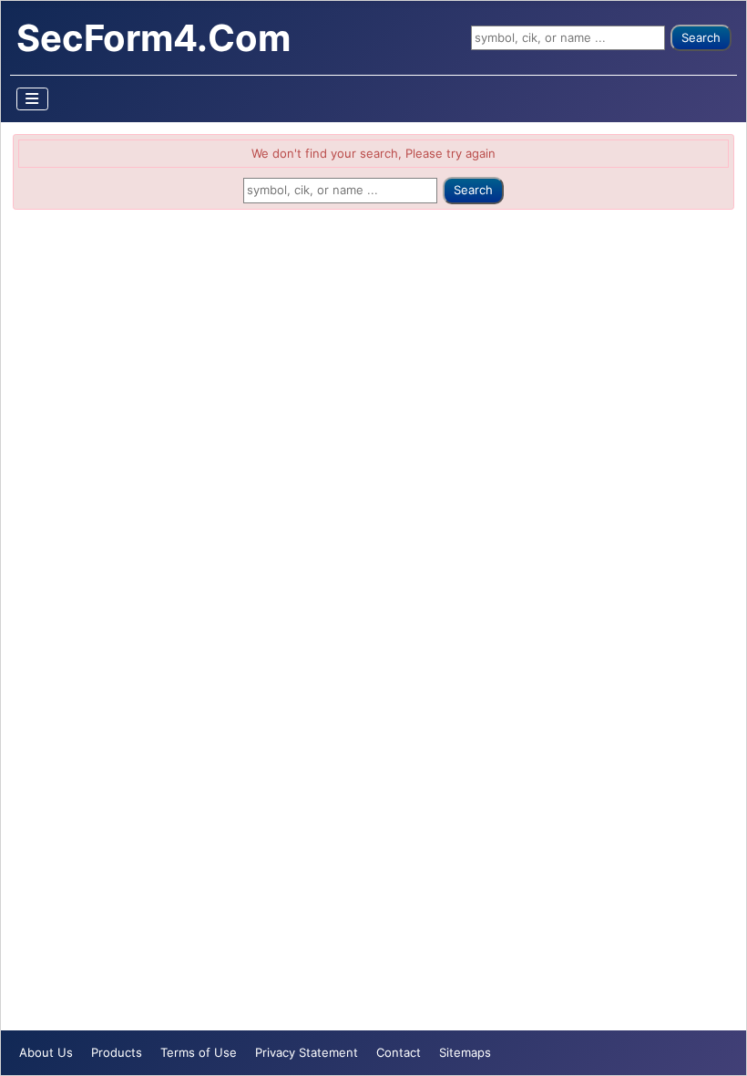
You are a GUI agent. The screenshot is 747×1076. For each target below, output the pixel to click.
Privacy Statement (306, 1052)
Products (116, 1052)
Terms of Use (198, 1052)
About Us (46, 1052)
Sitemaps (465, 1052)
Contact (398, 1052)
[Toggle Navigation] (32, 99)
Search (701, 37)
